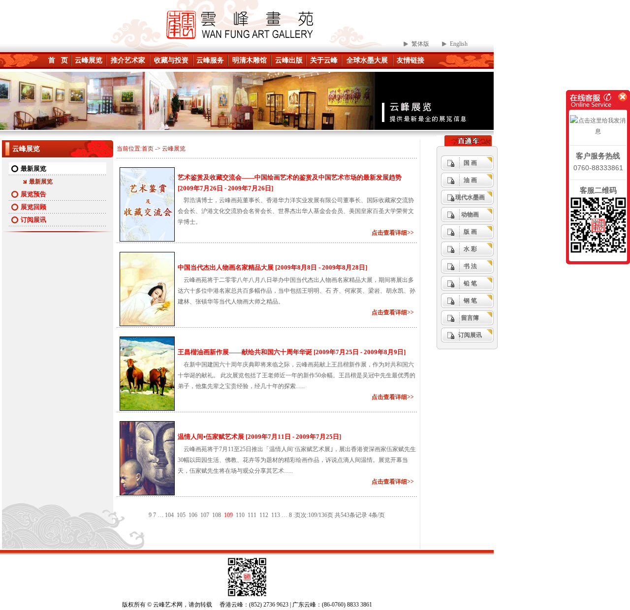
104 (169, 515)
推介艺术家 (128, 60)
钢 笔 (470, 300)
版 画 (470, 231)
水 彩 (470, 248)
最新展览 (33, 168)
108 (216, 515)
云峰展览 (88, 60)
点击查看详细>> (394, 232)
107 (204, 515)
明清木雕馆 (249, 60)
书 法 (470, 266)
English (459, 43)
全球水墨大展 (367, 60)
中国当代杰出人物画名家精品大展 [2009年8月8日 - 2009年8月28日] (272, 267)
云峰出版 (289, 60)
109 (228, 515)
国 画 (470, 162)
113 (275, 515)
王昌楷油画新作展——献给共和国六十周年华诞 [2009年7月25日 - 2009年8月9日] (292, 352)
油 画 (470, 180)
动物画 (470, 214)
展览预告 (33, 194)
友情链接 (410, 60)
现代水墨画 (470, 197)
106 (193, 515)
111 (252, 515)
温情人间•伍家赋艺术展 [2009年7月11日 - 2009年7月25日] (259, 436)
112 (263, 515)
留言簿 (470, 317)
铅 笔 (470, 283)
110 (240, 515)
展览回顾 (33, 207)
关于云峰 (324, 60)
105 (181, 515)
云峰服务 (210, 60)
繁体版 (420, 43)
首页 (148, 148)
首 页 (58, 60)
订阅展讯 (33, 219)
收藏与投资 (171, 60)
